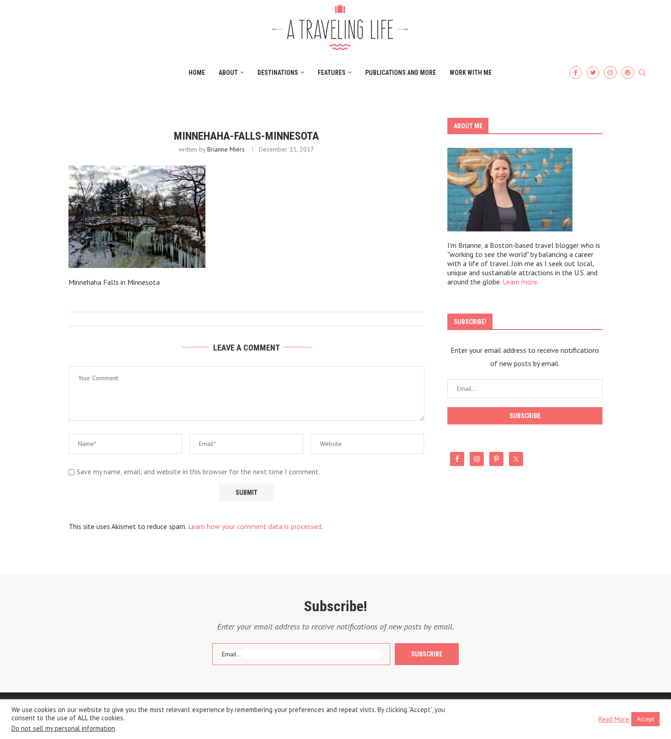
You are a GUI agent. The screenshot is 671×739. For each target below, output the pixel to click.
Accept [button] (645, 719)
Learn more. (521, 281)
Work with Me (471, 72)
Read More (613, 719)
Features (332, 72)
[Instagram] (610, 72)
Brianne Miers (226, 149)
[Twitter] (593, 72)
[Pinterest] (627, 72)
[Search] (642, 73)
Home (197, 72)
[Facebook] (575, 72)
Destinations (277, 72)
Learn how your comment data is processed (254, 526)
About (228, 72)
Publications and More (400, 72)
